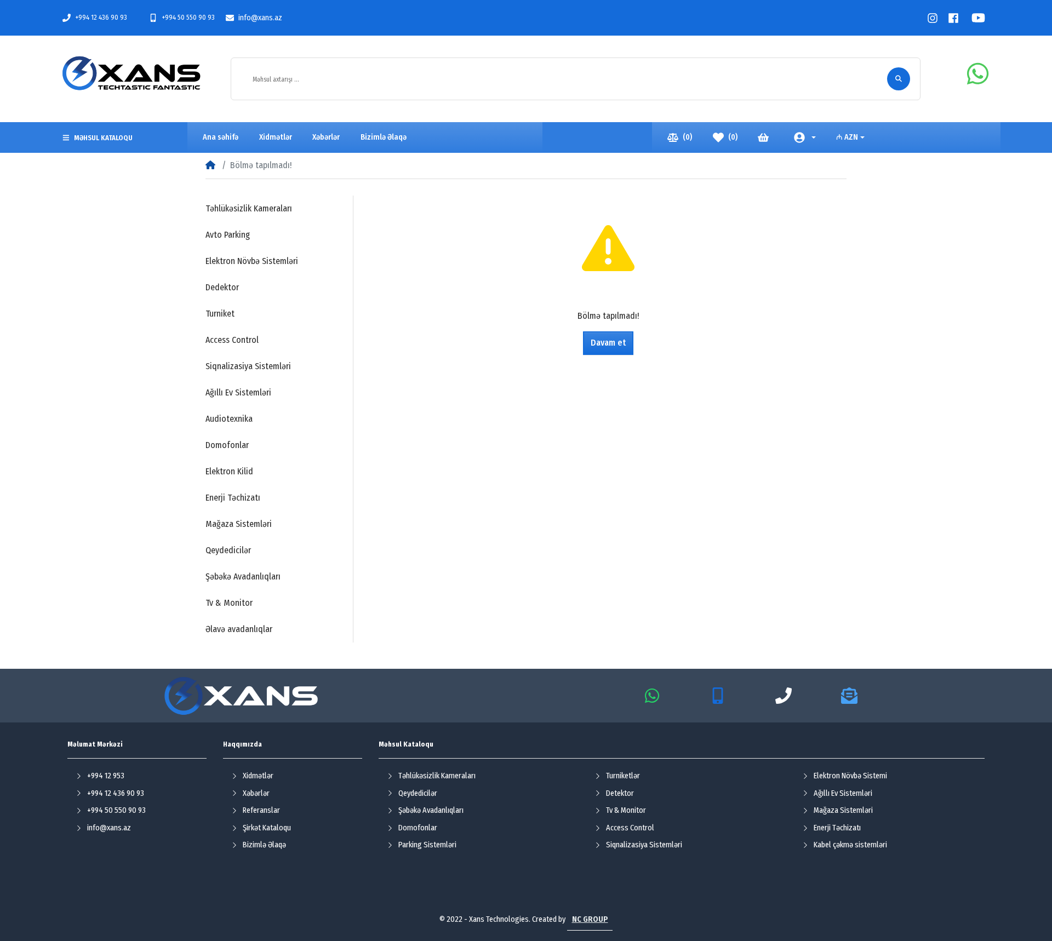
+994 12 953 (105, 776)
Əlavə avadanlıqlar (238, 629)
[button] (805, 137)
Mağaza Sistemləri (238, 524)
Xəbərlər (256, 793)
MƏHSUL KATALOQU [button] (103, 138)
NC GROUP (590, 919)
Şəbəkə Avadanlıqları (243, 576)
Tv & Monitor (229, 603)
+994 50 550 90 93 (188, 17)
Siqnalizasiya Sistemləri (248, 366)
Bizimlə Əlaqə (264, 845)
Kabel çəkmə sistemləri (850, 845)
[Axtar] (898, 78)
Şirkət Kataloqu (267, 828)
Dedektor (222, 287)
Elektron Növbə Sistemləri (251, 261)
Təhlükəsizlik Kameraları (248, 208)
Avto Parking (227, 234)
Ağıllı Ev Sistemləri (238, 392)
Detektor (620, 793)
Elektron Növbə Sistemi (850, 776)
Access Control (232, 340)
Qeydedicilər (228, 550)
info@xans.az (260, 17)
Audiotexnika (229, 419)
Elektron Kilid (229, 471)
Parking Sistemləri (427, 845)
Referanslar (261, 810)
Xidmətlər (258, 776)
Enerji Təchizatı (232, 497)
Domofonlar (227, 445)
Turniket (220, 313)
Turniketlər (623, 776)
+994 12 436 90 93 (101, 17)
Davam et (608, 342)
